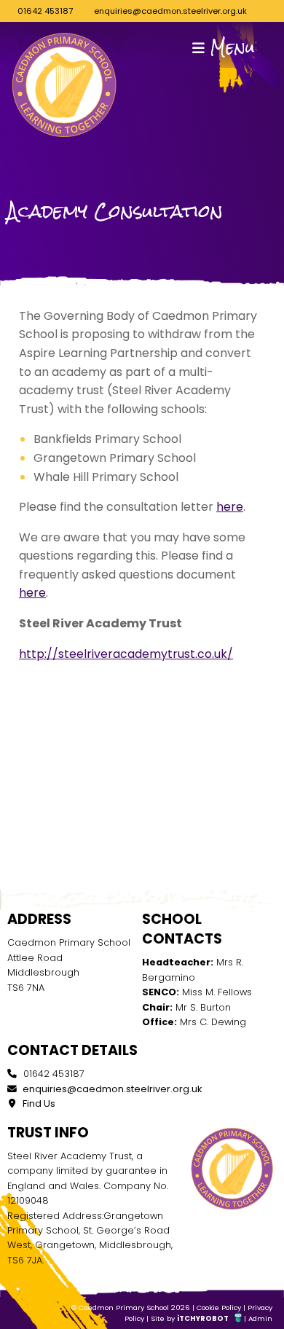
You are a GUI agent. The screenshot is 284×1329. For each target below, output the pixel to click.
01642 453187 (45, 11)
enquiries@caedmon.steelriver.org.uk (170, 11)
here (229, 506)
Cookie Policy (219, 1307)
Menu (230, 47)
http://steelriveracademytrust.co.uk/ (126, 654)
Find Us (37, 1103)
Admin (260, 1318)
